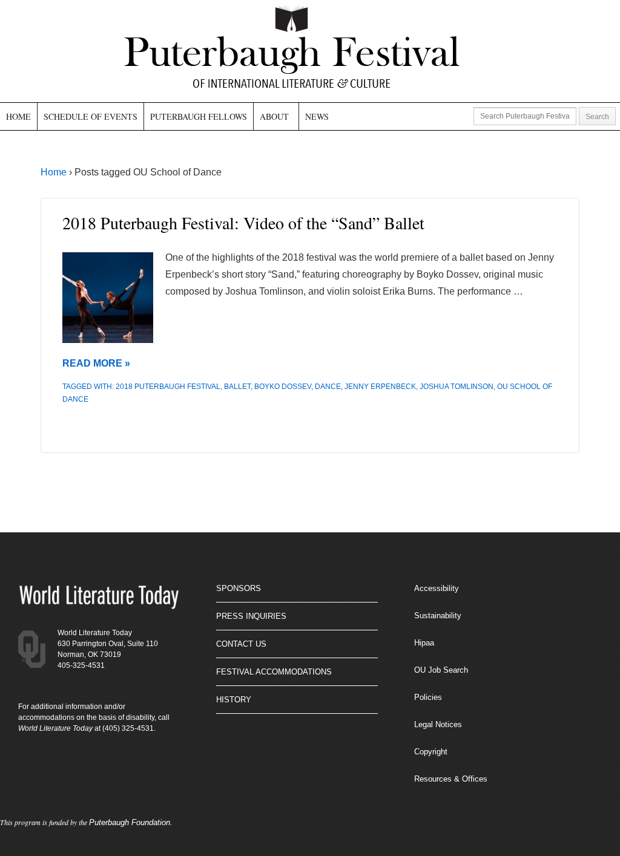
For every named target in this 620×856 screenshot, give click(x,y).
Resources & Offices (450, 778)
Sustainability (437, 615)
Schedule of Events (90, 116)
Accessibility (436, 588)
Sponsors (238, 588)
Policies (428, 697)
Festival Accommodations (274, 671)
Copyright (430, 751)
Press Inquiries (251, 616)
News (317, 116)
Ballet (237, 386)
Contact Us (241, 644)
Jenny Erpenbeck (380, 386)
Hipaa (424, 642)
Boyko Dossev (282, 386)
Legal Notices (438, 724)
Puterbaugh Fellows (198, 116)
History (233, 699)
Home (18, 116)
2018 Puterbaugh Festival (168, 386)
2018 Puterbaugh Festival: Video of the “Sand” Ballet (243, 222)
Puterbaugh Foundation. (131, 822)
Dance (328, 386)
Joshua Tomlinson (456, 386)
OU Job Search (441, 670)
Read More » (96, 363)
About (274, 116)
